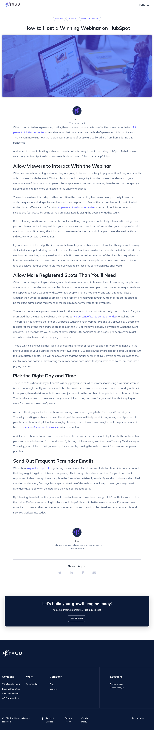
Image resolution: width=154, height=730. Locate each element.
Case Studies (32, 684)
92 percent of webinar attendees (76, 207)
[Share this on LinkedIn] (71, 572)
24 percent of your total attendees (39, 427)
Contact (53, 689)
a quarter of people (38, 468)
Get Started (77, 618)
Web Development (11, 684)
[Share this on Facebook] (82, 572)
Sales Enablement (10, 693)
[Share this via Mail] (94, 572)
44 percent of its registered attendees (96, 316)
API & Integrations (10, 698)
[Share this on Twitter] (59, 572)
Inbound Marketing (11, 689)
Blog (52, 684)
